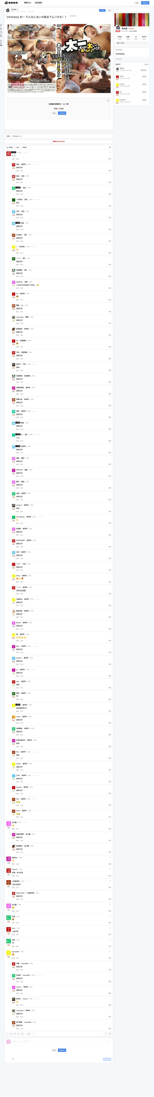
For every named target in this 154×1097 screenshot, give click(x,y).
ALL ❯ (146, 64)
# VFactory (17, 136)
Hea (17, 752)
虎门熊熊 (19, 1022)
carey (18, 716)
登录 (137, 3)
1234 (18, 775)
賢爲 (17, 305)
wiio (17, 681)
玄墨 (17, 963)
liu (17, 293)
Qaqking (19, 282)
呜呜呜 (18, 975)
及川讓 (14, 822)
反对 (17, 159)
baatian (19, 658)
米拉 (17, 176)
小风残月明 (15, 881)
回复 (109, 158)
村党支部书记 (20, 740)
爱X (17, 223)
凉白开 (18, 364)
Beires (18, 622)
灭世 (17, 211)
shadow (19, 505)
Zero (13, 928)
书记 (17, 352)
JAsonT (15, 869)
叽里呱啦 (19, 270)
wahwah (122, 84)
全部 (8, 136)
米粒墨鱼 (19, 728)
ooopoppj (19, 317)
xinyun (18, 987)
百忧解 (18, 528)
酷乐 (17, 446)
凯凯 (17, 693)
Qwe (17, 646)
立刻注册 (62, 113)
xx (17, 669)
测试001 (14, 857)
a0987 (18, 705)
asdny (18, 764)
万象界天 (19, 599)
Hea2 (18, 810)
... (25, 1034)
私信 (109, 10)
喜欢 (13, 159)
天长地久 (19, 235)
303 (121, 92)
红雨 (17, 493)
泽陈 (17, 411)
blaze (18, 575)
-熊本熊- (124, 29)
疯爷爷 (14, 152)
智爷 (17, 481)
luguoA (18, 787)
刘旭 (17, 164)
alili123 (122, 76)
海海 (17, 458)
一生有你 (19, 199)
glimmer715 (20, 893)
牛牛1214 (19, 470)
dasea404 (15, 951)
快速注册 (145, 3)
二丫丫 (18, 564)
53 (29, 1034)
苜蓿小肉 (19, 399)
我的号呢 (19, 611)
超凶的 (18, 188)
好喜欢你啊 (20, 387)
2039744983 (20, 540)
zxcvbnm (19, 434)
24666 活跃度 (133, 31)
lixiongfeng (20, 517)
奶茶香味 (19, 329)
